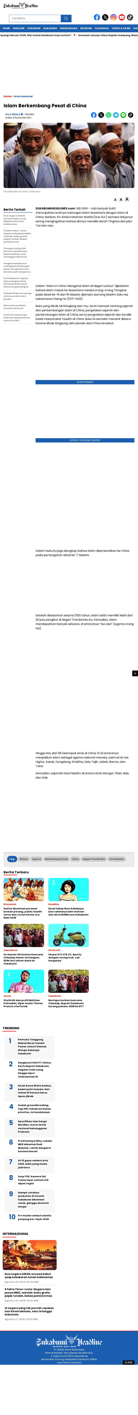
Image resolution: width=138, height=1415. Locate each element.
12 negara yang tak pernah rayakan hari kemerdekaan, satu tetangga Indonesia (29, 1311)
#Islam (24, 859)
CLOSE (129, 1362)
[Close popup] (135, 673)
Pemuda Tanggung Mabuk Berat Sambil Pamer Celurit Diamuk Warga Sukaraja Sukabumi (32, 1046)
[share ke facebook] (94, 117)
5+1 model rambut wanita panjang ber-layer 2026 (34, 1217)
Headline (18, 28)
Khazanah (50, 28)
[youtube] (122, 19)
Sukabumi (33, 28)
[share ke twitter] (102, 117)
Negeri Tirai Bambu (94, 859)
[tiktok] (130, 19)
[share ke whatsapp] (109, 117)
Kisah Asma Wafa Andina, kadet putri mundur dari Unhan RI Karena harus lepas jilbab (35, 1091)
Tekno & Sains (121, 28)
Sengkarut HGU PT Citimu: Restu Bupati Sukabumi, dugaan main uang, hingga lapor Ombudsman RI (35, 1069)
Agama (36, 859)
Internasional (23, 96)
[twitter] (106, 19)
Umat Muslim (116, 859)
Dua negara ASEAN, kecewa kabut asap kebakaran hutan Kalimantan (29, 1275)
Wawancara (68, 28)
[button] (115, 200)
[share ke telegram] (116, 117)
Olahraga (102, 28)
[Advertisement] (69, 1390)
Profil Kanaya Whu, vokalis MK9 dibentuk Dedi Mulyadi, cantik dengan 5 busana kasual (35, 1146)
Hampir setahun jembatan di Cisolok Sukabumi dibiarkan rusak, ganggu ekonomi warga (33, 1199)
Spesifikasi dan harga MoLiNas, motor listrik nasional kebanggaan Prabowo (32, 1127)
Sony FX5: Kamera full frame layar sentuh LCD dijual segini (33, 1180)
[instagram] (114, 19)
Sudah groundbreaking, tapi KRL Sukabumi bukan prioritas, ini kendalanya (34, 1109)
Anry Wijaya (12, 114)
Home (6, 28)
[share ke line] (124, 117)
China (75, 859)
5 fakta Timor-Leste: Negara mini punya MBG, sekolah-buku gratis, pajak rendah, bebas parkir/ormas (28, 1292)
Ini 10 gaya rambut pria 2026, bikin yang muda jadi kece (33, 1164)
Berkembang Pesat (56, 859)
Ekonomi (86, 28)
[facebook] (97, 19)
